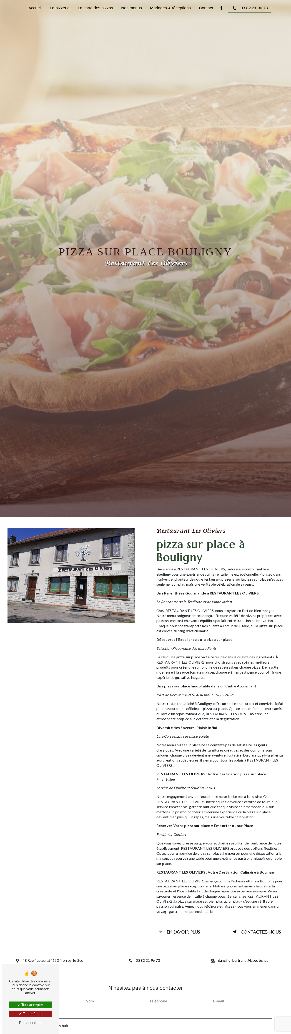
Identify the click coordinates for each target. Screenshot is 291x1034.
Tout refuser (32, 1014)
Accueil (35, 8)
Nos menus (131, 8)
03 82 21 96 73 (254, 8)
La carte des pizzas (95, 8)
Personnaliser (30, 1023)
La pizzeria (60, 8)
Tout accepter (31, 1005)
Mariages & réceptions (170, 8)
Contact (206, 8)
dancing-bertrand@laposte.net (243, 960)
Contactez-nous (261, 932)
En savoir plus (183, 932)
